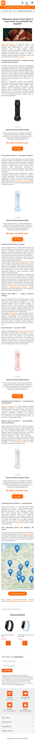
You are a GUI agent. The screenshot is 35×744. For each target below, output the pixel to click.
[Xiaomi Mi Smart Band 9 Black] (9, 626)
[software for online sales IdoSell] (17, 738)
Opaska (20, 68)
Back (5, 11)
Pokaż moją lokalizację (17, 593)
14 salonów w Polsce (27, 534)
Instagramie (19, 601)
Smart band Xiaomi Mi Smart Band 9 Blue (25, 635)
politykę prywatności (19, 684)
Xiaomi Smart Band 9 (8, 44)
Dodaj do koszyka (8, 643)
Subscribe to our (12, 657)
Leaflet (16, 589)
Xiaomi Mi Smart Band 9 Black (7, 635)
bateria (8, 339)
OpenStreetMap (23, 589)
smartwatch (21, 57)
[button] (10, 572)
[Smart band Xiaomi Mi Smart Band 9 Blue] (26, 626)
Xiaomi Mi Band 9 (23, 261)
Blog (14, 11)
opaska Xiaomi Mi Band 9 (22, 181)
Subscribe (7, 670)
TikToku (25, 601)
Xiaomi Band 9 (14, 313)
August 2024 (17, 609)
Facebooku (13, 601)
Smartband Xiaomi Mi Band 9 (19, 287)
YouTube (30, 601)
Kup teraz (17, 148)
